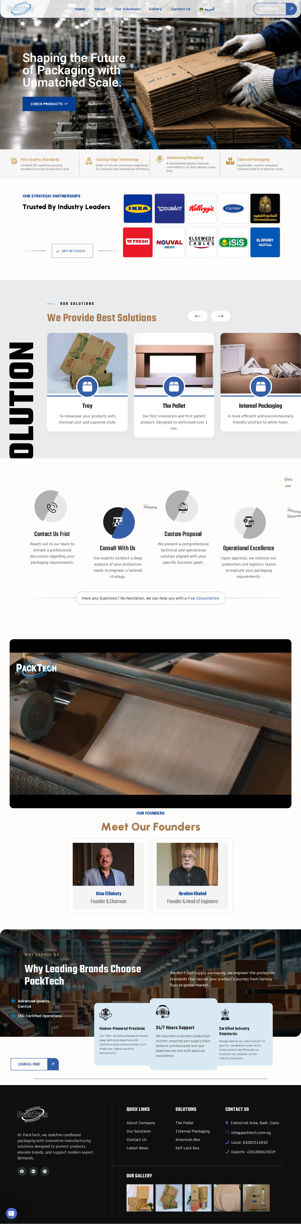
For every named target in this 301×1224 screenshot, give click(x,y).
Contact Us (137, 1139)
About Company (141, 1122)
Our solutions (127, 9)
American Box (187, 1139)
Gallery (155, 9)
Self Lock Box (187, 1148)
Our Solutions (139, 1131)
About (100, 9)
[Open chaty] (11, 1213)
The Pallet (184, 1122)
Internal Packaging (192, 1131)
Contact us (180, 9)
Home (80, 9)
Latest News (137, 1148)
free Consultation (203, 598)
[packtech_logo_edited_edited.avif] (21, 9)
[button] (198, 316)
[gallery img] (140, 1198)
